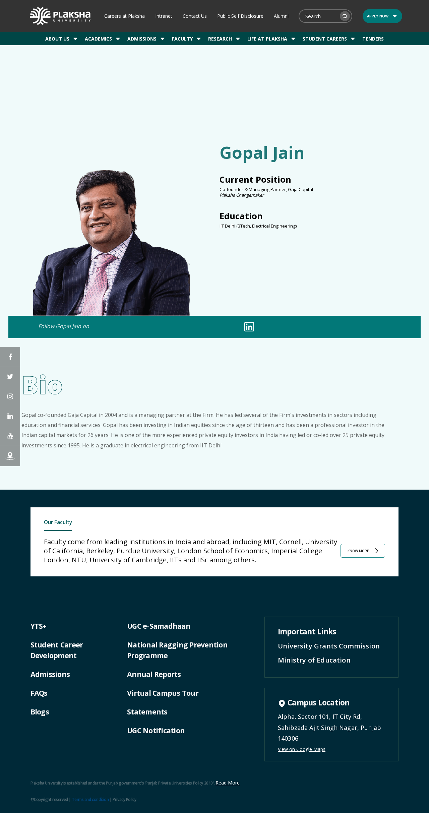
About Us (57, 39)
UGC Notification (156, 730)
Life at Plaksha (267, 39)
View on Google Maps (301, 749)
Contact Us (195, 16)
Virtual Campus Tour (162, 693)
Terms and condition (90, 799)
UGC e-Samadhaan (158, 626)
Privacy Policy (124, 799)
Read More (228, 782)
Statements (147, 711)
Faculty (182, 39)
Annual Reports (154, 674)
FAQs (39, 693)
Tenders (373, 39)
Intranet (163, 16)
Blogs (39, 711)
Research (220, 39)
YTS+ (38, 626)
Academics (98, 39)
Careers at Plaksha (124, 16)
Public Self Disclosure (240, 16)
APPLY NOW (377, 15)
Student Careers (325, 39)
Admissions (142, 39)
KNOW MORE (358, 551)
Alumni (281, 16)
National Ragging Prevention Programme (177, 650)
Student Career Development (56, 650)
